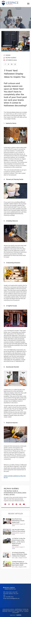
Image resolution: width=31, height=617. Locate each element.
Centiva (18, 615)
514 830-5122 (9, 596)
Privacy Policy (12, 611)
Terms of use (19, 611)
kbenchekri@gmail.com (13, 598)
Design (7, 55)
